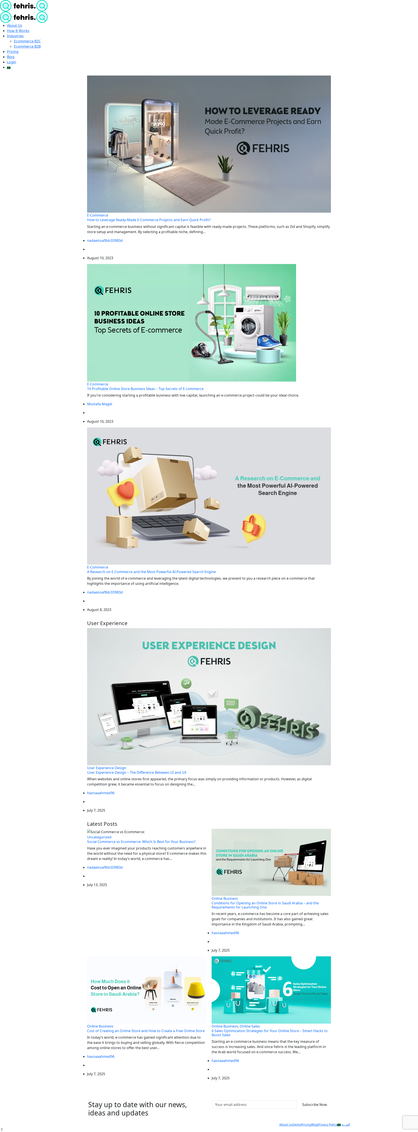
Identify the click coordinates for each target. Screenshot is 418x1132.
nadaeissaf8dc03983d (105, 240)
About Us (14, 25)
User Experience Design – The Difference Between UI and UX (136, 772)
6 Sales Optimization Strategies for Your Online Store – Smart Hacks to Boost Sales (270, 1032)
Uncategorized (99, 837)
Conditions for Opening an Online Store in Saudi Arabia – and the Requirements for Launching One (265, 905)
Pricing (13, 51)
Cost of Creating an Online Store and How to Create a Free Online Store (146, 1030)
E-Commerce (97, 215)
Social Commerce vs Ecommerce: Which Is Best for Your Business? (141, 841)
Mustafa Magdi (99, 404)
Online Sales (250, 1026)
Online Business (225, 898)
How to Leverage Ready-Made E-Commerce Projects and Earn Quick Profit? (149, 219)
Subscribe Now (314, 1104)
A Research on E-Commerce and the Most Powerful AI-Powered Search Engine (151, 571)
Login (11, 62)
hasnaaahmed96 (101, 793)
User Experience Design (106, 767)
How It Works (18, 30)
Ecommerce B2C (27, 41)
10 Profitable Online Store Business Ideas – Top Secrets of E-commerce (145, 388)
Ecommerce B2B (27, 46)
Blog (10, 56)
